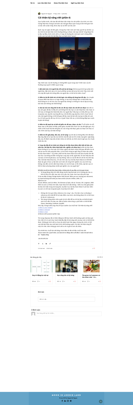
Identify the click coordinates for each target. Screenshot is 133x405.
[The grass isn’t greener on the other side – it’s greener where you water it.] (91, 266)
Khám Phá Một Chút (61, 3)
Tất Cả (32, 3)
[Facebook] (62, 401)
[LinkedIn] (65, 401)
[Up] (101, 401)
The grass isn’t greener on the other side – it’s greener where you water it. (91, 276)
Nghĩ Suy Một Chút (77, 3)
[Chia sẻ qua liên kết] (50, 243)
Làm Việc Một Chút (44, 3)
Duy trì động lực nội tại (40, 275)
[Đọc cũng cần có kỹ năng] (66, 266)
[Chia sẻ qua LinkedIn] (46, 243)
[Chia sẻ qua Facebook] (38, 243)
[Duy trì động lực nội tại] (41, 266)
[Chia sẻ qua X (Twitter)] (42, 243)
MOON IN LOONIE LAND (66, 395)
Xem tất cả (100, 257)
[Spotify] (71, 401)
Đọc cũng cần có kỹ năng (65, 275)
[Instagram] (68, 401)
